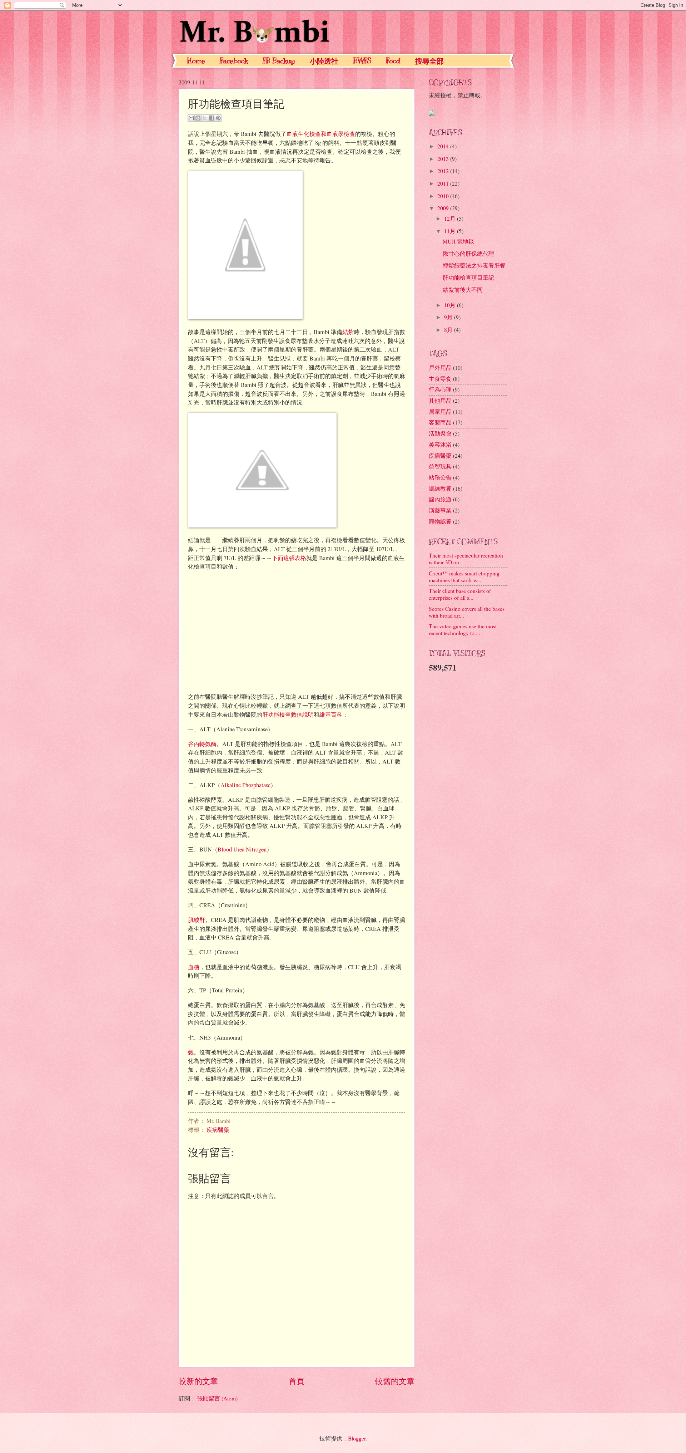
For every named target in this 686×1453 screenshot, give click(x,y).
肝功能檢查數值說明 (288, 714)
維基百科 (330, 714)
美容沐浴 (440, 444)
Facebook (234, 61)
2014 (443, 146)
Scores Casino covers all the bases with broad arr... (466, 612)
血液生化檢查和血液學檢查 (321, 134)
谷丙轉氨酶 (202, 744)
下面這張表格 (289, 558)
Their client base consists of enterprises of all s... (460, 594)
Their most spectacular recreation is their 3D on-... (466, 558)
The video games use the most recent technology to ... (463, 629)
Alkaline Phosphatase (245, 785)
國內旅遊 (440, 499)
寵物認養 (440, 521)
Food (393, 61)
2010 (443, 196)
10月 (450, 305)
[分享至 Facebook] (211, 118)
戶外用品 (440, 367)
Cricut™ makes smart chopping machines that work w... (464, 576)
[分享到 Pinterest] (218, 118)
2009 (443, 208)
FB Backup (279, 61)
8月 (449, 329)
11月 (450, 231)
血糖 (193, 967)
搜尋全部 (429, 61)
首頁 (296, 1381)
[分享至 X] (204, 118)
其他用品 (440, 400)
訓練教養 (440, 488)
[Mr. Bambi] (431, 113)
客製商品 (440, 422)
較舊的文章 (394, 1381)
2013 (443, 158)
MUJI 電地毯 (458, 241)
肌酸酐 (196, 920)
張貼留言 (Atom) (217, 1398)
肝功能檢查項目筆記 (468, 277)
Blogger (357, 1438)
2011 (443, 183)
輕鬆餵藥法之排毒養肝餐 (474, 265)
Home (196, 61)
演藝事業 (440, 510)
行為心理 (440, 389)
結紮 (348, 332)
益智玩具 (440, 466)
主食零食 (440, 378)
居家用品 (440, 411)
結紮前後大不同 (463, 289)
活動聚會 (440, 433)
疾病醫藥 (218, 1129)
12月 (450, 218)
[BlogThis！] (198, 118)
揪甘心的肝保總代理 (468, 253)
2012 (443, 171)
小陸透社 (324, 61)
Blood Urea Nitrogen (242, 849)
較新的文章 (198, 1381)
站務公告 (440, 477)
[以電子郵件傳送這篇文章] (191, 118)
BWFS (362, 61)
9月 (449, 317)
